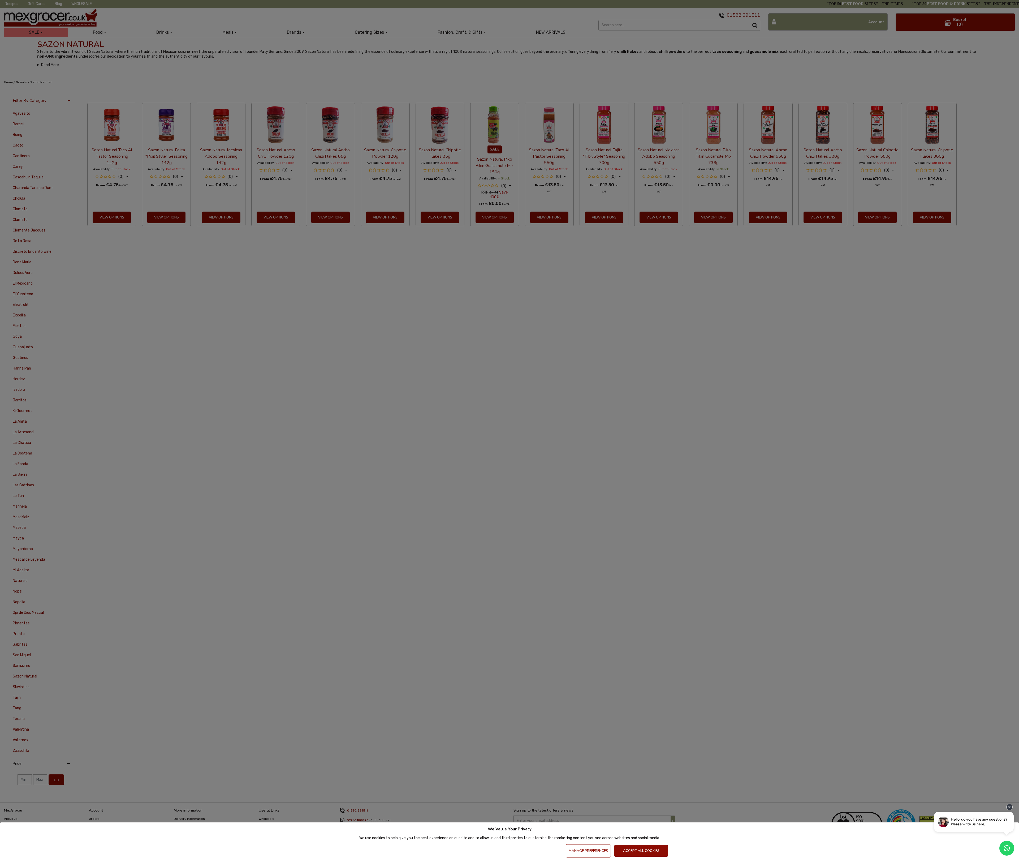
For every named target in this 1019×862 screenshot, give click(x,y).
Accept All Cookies (641, 850)
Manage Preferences (588, 850)
